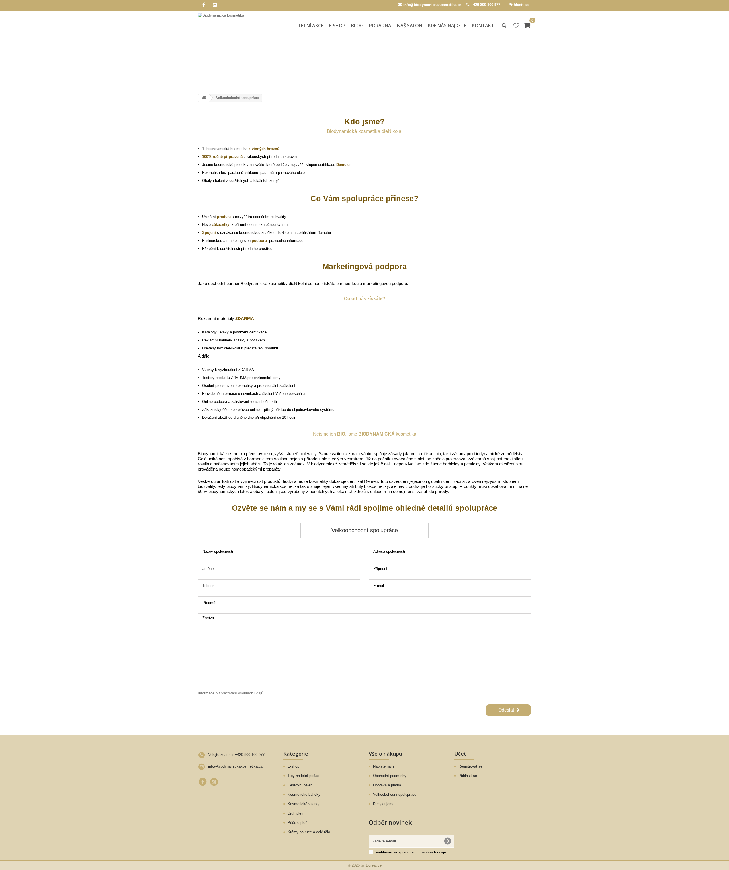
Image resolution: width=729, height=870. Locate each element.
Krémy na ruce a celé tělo (309, 832)
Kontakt (483, 25)
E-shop (337, 25)
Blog (357, 25)
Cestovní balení (301, 785)
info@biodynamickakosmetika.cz (235, 766)
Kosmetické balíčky (304, 794)
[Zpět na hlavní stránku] (203, 98)
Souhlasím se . (410, 852)
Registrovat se (470, 766)
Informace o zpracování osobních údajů (230, 693)
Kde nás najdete (447, 25)
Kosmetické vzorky (304, 804)
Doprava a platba (387, 785)
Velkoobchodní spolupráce (394, 794)
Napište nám (383, 766)
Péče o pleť (297, 822)
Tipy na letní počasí (304, 776)
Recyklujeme (383, 804)
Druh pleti (295, 813)
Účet (460, 753)
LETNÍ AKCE (311, 25)
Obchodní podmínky (389, 776)
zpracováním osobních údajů (422, 852)
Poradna (380, 25)
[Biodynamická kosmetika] (229, 26)
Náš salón (409, 25)
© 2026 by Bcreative (365, 865)
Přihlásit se (519, 5)
